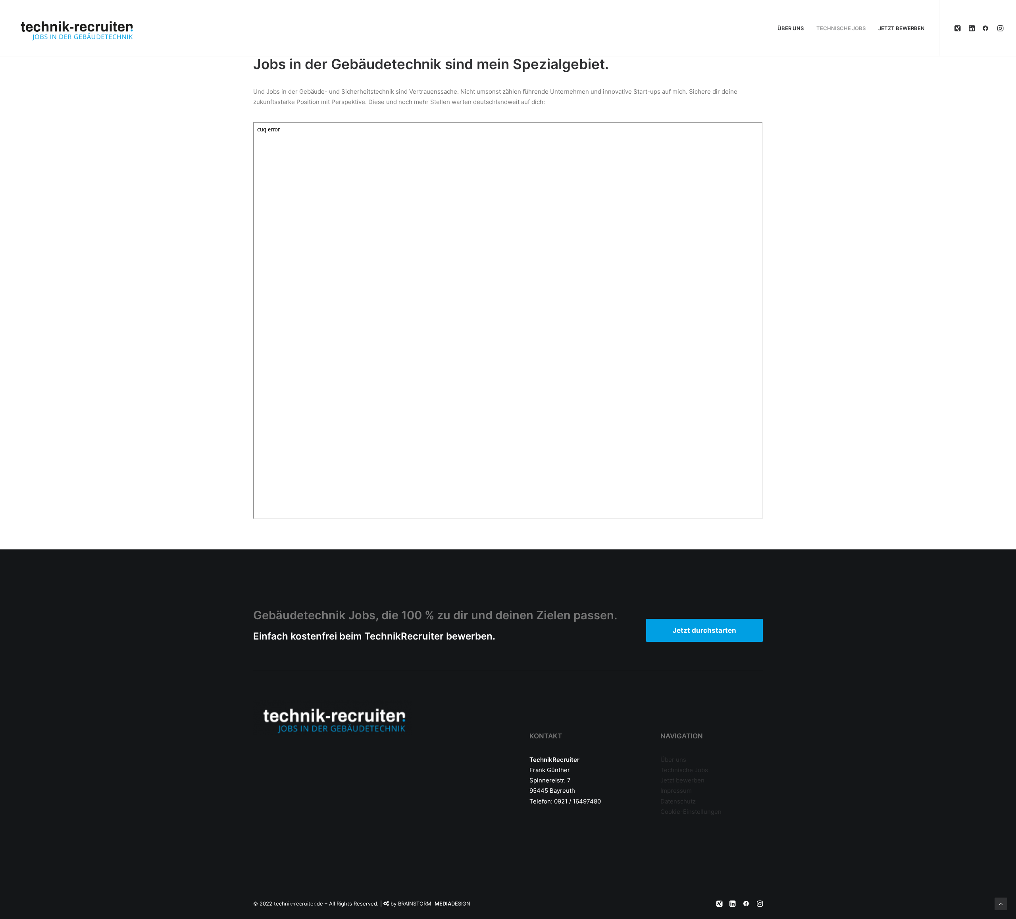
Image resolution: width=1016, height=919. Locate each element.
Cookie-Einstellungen (691, 811)
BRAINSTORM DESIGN (434, 903)
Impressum (676, 790)
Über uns (673, 759)
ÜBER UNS (790, 28)
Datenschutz (678, 801)
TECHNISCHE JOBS (841, 28)
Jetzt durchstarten (704, 630)
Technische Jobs (684, 770)
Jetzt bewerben (682, 780)
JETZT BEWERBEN (901, 28)
